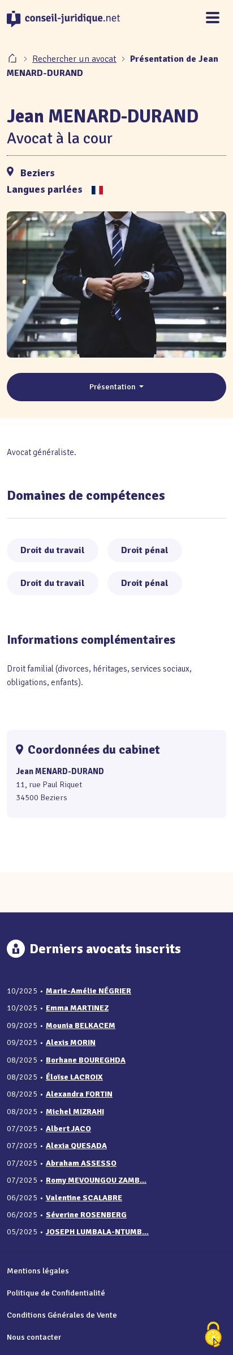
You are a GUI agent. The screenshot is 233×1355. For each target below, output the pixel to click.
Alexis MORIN (71, 1042)
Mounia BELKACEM (80, 1025)
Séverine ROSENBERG (86, 1215)
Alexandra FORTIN (79, 1094)
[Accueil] (13, 59)
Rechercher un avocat (74, 59)
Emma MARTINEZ (77, 1008)
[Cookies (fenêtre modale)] (213, 1335)
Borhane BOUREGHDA (86, 1060)
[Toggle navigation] (212, 18)
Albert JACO (68, 1128)
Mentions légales (38, 1270)
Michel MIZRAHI (75, 1111)
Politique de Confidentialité (56, 1293)
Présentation (113, 386)
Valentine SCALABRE (84, 1198)
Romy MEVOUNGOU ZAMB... (96, 1180)
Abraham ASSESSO (81, 1163)
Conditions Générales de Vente (62, 1315)
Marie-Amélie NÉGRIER (88, 991)
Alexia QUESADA (76, 1145)
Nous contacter (34, 1337)
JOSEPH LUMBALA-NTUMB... (97, 1232)
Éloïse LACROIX (74, 1077)
